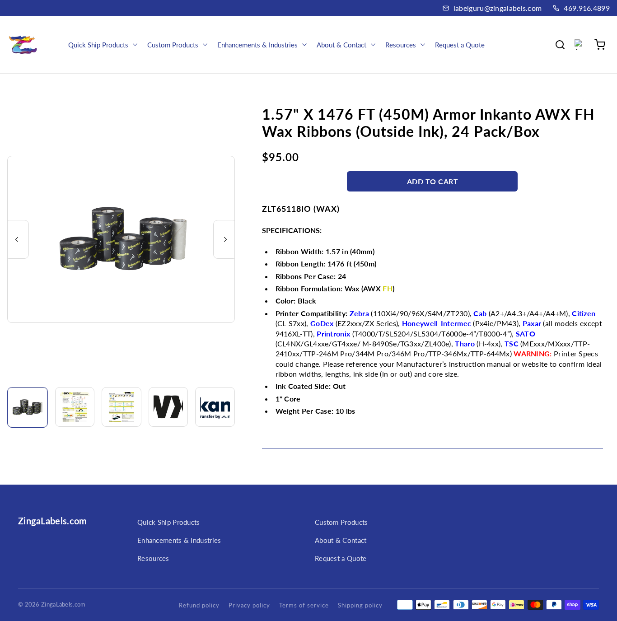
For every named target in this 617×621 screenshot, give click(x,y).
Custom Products (341, 522)
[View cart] (600, 44)
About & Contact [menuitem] (341, 45)
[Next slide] (225, 239)
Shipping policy (360, 605)
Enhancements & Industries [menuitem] (257, 45)
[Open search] (560, 44)
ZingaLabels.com (52, 520)
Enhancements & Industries (179, 540)
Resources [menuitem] (400, 45)
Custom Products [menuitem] (172, 45)
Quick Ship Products (168, 522)
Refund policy (199, 605)
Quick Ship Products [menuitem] (98, 45)
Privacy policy (249, 605)
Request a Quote (341, 558)
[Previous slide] (16, 239)
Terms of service (304, 605)
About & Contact (341, 540)
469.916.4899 (587, 8)
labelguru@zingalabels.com (497, 8)
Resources (153, 558)
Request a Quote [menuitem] (460, 45)
